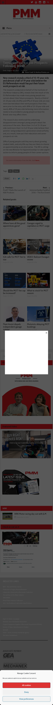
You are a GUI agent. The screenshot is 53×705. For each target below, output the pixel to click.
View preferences (26, 699)
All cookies (26, 685)
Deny (26, 692)
